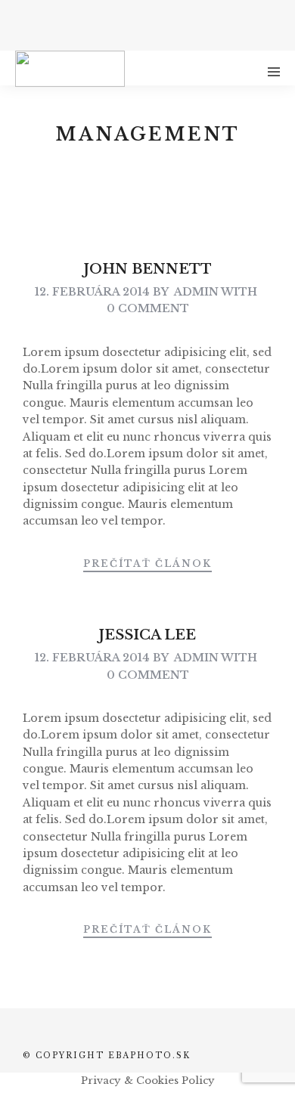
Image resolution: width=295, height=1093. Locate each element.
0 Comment (148, 308)
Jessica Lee (147, 635)
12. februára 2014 (92, 292)
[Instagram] (158, 22)
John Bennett (148, 269)
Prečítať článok (147, 563)
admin (196, 292)
